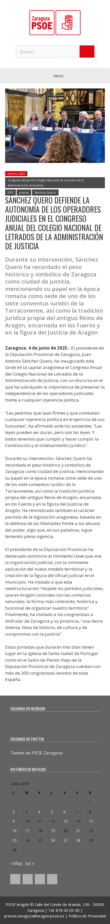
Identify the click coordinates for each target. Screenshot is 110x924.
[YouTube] (40, 879)
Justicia (24, 192)
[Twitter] (28, 879)
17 (27, 830)
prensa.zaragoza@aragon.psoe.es (34, 915)
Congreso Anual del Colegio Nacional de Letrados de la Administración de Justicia (46, 182)
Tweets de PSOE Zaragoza (36, 753)
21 (78, 830)
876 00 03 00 (68, 910)
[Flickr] (52, 879)
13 (65, 821)
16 (15, 830)
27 (65, 840)
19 (53, 830)
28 (78, 840)
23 (15, 840)
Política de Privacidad (87, 915)
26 (53, 840)
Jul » (30, 863)
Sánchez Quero (45, 192)
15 (91, 821)
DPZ (10, 192)
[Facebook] (15, 879)
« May (16, 863)
